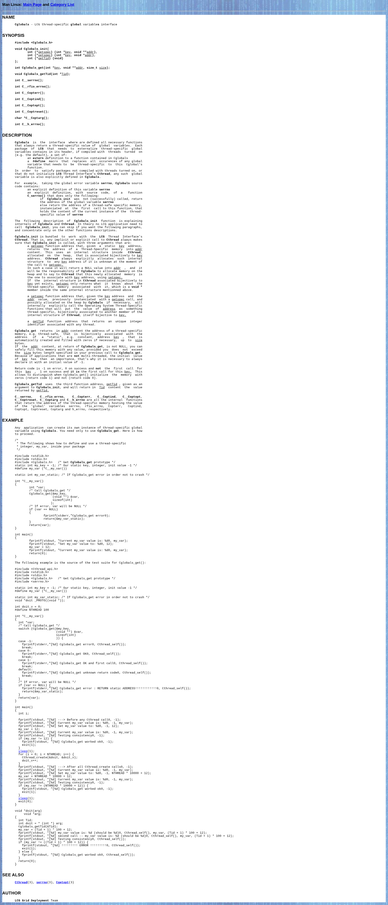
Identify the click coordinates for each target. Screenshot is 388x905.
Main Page (32, 4)
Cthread (21, 882)
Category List (62, 4)
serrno (41, 882)
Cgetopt (62, 882)
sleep (22, 751)
